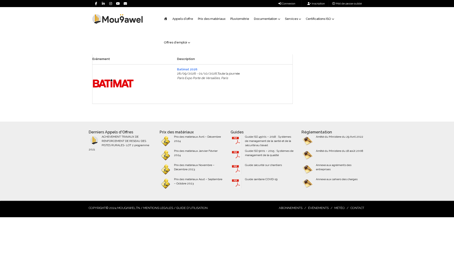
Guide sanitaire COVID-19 (261, 179)
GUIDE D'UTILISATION (192, 208)
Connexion (288, 3)
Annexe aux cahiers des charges (337, 179)
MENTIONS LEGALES (158, 208)
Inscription (318, 3)
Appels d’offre (182, 19)
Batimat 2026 (187, 69)
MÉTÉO (339, 208)
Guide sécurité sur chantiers (263, 165)
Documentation (265, 19)
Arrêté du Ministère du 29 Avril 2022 (339, 136)
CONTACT (357, 208)
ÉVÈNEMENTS (318, 208)
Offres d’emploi (175, 42)
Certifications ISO (318, 19)
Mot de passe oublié (348, 3)
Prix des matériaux (212, 19)
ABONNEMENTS (290, 208)
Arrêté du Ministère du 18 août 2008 (339, 151)
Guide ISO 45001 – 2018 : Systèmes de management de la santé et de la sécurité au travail (268, 141)
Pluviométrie (239, 19)
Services (291, 19)
